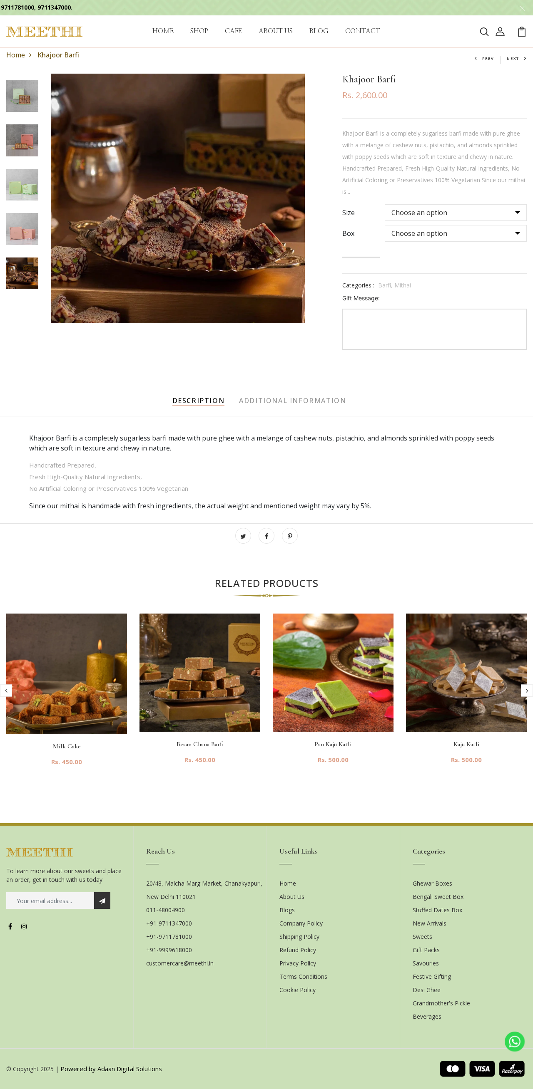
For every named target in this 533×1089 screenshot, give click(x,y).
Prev (488, 58)
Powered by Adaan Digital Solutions (111, 1068)
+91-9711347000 (169, 923)
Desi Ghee (427, 990)
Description (198, 400)
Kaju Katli (466, 744)
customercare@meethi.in (180, 963)
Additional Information (292, 400)
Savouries (426, 963)
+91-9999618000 (169, 950)
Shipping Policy (299, 936)
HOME (163, 31)
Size (348, 212)
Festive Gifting (432, 976)
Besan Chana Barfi (200, 744)
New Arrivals (429, 923)
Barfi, (386, 285)
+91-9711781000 (169, 936)
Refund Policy (297, 950)
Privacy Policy (297, 963)
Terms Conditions (303, 976)
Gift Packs (426, 950)
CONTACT (362, 31)
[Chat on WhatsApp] (515, 1042)
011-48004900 (165, 910)
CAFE (233, 31)
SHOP (199, 31)
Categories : (358, 285)
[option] (66, 696)
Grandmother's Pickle (441, 1003)
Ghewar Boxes (432, 883)
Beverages (427, 1016)
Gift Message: (361, 298)
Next (513, 58)
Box (348, 233)
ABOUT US (276, 31)
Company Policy (301, 923)
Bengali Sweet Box (438, 897)
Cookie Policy (297, 990)
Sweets (422, 936)
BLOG (319, 31)
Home (15, 54)
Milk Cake (67, 746)
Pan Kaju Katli (333, 744)
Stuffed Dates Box (437, 910)
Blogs (287, 910)
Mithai (402, 285)
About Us (291, 897)
